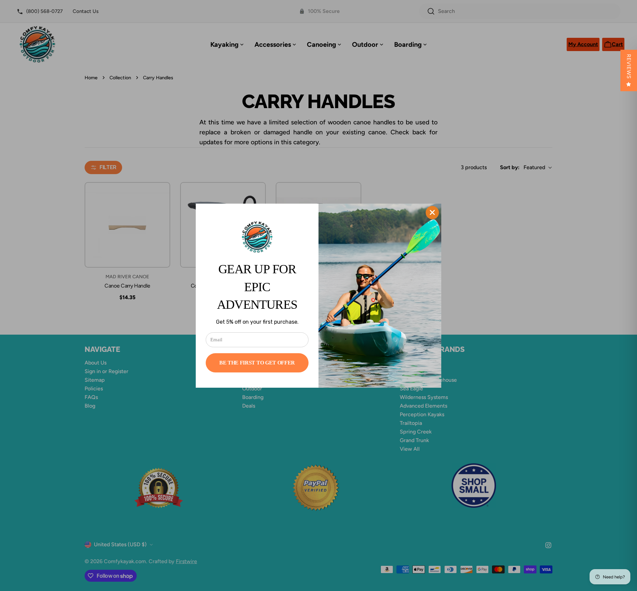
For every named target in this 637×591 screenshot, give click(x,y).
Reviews (629, 66)
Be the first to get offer (257, 362)
